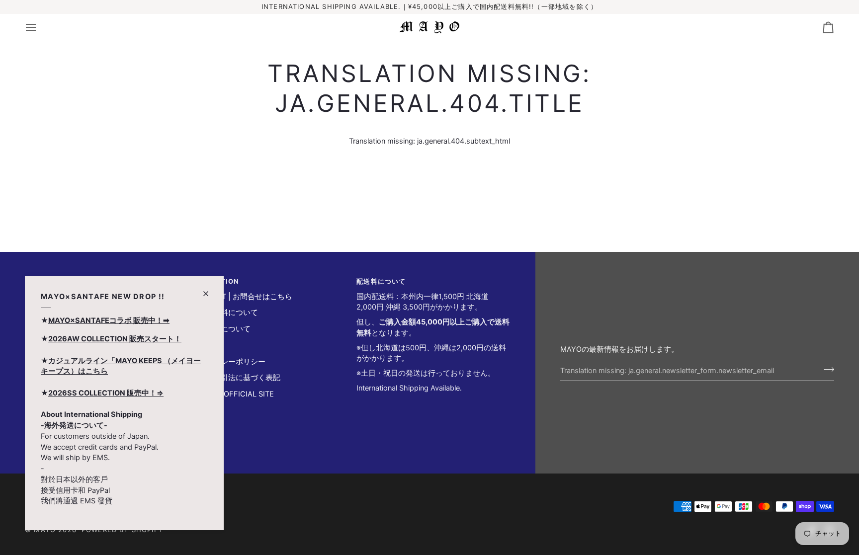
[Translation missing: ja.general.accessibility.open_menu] (40, 27)
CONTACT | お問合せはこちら (241, 296)
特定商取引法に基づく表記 (235, 377)
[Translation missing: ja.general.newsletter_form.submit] (826, 369)
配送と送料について (224, 312)
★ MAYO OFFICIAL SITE (232, 394)
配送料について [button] (381, 281)
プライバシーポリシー (228, 361)
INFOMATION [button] (215, 281)
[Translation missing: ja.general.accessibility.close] (210, 289)
